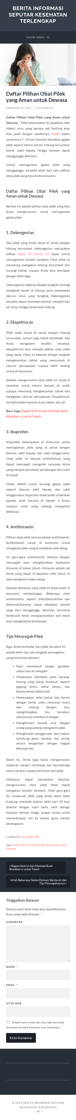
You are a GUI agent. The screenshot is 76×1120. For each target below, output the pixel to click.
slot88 (55, 134)
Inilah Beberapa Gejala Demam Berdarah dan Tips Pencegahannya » (38, 881)
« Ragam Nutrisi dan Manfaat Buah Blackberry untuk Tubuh (31, 867)
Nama (11, 966)
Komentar (15, 922)
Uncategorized (30, 836)
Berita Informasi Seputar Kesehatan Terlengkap (38, 14)
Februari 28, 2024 (18, 107)
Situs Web (13, 1003)
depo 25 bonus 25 (33, 254)
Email (11, 985)
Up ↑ (39, 1111)
